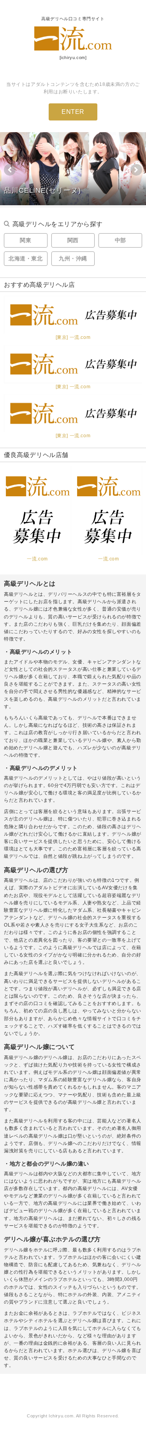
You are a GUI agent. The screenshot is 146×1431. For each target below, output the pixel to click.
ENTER (73, 111)
